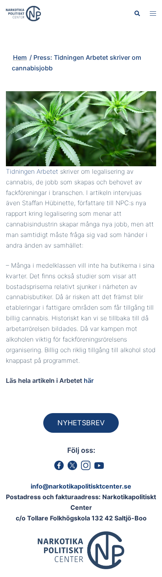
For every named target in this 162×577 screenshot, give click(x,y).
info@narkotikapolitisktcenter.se (81, 486)
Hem (20, 57)
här (89, 380)
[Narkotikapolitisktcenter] (23, 13)
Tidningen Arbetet (32, 171)
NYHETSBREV (81, 423)
